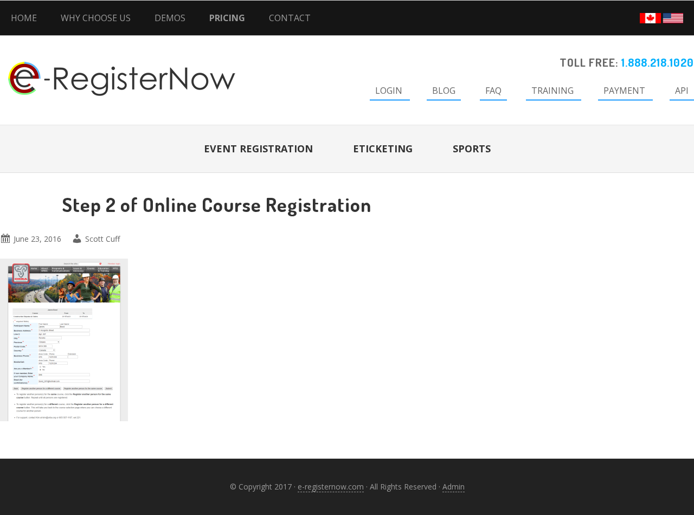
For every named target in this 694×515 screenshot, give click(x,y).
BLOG (443, 90)
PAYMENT (624, 90)
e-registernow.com (331, 486)
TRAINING (552, 90)
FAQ (493, 90)
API (682, 90)
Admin (453, 486)
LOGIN (388, 90)
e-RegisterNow (92, 65)
